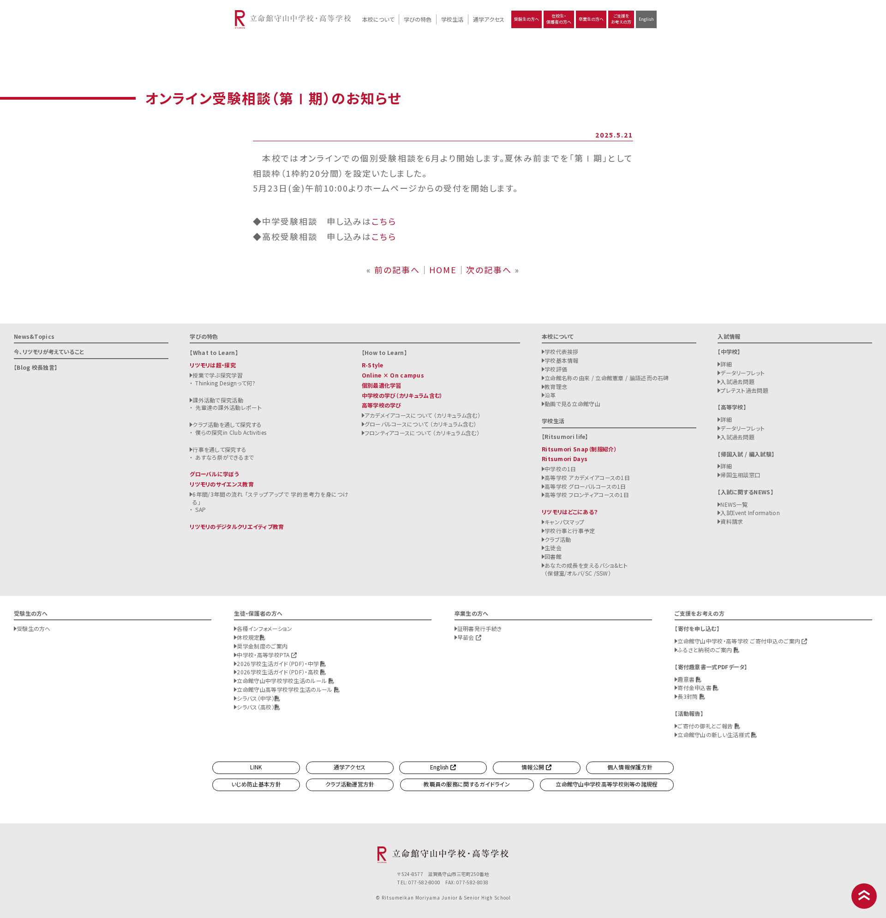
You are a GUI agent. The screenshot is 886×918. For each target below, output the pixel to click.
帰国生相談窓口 (740, 475)
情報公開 (533, 767)
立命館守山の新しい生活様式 (714, 734)
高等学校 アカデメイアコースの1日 (587, 477)
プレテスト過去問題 (744, 390)
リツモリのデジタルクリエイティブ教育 (237, 526)
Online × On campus (393, 375)
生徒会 (553, 548)
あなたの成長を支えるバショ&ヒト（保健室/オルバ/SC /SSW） (586, 569)
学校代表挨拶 (562, 351)
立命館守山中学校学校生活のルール (282, 680)
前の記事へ (397, 270)
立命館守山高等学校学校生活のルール (285, 689)
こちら (383, 221)
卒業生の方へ (591, 19)
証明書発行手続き (479, 628)
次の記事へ (489, 270)
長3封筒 (688, 696)
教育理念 (556, 386)
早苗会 (466, 637)
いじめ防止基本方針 (256, 784)
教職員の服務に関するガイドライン (467, 784)
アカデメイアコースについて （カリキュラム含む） (422, 415)
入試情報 (729, 336)
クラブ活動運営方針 (350, 784)
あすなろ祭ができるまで (224, 457)
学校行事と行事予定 (570, 530)
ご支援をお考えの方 (621, 19)
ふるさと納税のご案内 (705, 650)
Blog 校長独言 (35, 367)
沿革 (550, 395)
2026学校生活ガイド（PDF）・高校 (278, 672)
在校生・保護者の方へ (558, 19)
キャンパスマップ (564, 522)
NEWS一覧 (734, 504)
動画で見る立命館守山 (572, 404)
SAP (200, 509)
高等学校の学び (381, 405)
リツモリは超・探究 (213, 365)
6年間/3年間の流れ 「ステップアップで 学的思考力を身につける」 (270, 498)
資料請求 (731, 521)
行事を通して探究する (219, 449)
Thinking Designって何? (225, 383)
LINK (256, 767)
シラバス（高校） (255, 707)
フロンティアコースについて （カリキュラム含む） (422, 433)
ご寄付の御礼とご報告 (705, 726)
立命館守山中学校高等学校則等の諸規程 (607, 784)
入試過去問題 (737, 381)
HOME (443, 270)
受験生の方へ (526, 19)
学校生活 (452, 19)
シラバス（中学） (255, 698)
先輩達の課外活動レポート (228, 407)
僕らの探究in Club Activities (230, 432)
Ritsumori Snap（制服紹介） (579, 449)
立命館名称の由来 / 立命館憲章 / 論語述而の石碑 (607, 378)
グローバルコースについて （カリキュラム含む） (421, 424)
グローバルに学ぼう (214, 474)
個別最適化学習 (381, 385)
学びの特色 (417, 19)
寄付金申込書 (695, 687)
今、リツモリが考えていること (49, 351)
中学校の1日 (560, 469)
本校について (378, 19)
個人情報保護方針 (630, 767)
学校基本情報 (562, 360)
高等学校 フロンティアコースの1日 (587, 494)
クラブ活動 (558, 539)
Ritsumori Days (564, 458)
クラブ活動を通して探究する (227, 424)
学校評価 (556, 369)
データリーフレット (742, 373)
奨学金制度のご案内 (262, 646)
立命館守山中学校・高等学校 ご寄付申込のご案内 (739, 641)
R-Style (372, 365)
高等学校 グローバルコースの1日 (585, 486)
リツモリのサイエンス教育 (222, 484)
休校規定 (248, 637)
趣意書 (686, 679)
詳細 (726, 364)
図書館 (553, 556)
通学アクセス (488, 19)
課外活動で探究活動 (217, 400)
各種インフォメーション (264, 628)
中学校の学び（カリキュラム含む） (402, 395)
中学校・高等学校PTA (264, 655)
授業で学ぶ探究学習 (217, 375)
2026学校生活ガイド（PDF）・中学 (278, 663)
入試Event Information (750, 512)
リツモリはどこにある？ (570, 512)
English (646, 19)
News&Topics (34, 336)
